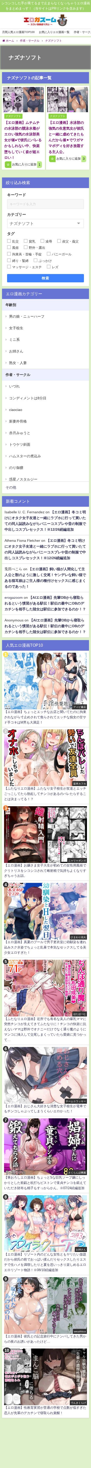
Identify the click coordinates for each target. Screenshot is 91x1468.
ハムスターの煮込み (25, 456)
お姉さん (16, 351)
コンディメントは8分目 (28, 398)
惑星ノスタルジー (23, 479)
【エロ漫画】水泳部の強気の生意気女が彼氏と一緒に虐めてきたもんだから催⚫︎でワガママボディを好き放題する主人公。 (66, 137)
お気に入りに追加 (25, 164)
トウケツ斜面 (19, 444)
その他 (11, 487)
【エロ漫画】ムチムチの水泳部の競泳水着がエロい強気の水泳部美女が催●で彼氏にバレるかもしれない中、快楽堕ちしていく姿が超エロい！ (23, 140)
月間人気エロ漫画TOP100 (18, 32)
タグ (11, 233)
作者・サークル (18, 374)
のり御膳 (16, 467)
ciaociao (15, 409)
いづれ (14, 386)
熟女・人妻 (18, 363)
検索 (46, 278)
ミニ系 (14, 339)
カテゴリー (16, 214)
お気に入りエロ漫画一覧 (54, 32)
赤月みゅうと (19, 433)
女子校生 (16, 328)
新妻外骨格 (18, 421)
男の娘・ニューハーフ (26, 316)
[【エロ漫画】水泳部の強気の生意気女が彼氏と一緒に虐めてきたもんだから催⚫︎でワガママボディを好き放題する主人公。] (67, 99)
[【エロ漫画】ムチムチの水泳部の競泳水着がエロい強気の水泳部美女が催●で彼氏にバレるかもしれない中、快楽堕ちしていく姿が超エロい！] (23, 99)
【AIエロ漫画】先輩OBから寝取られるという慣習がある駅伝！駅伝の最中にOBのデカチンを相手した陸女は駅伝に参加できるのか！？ (45, 603)
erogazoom (14, 597)
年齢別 (11, 305)
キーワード (16, 195)
